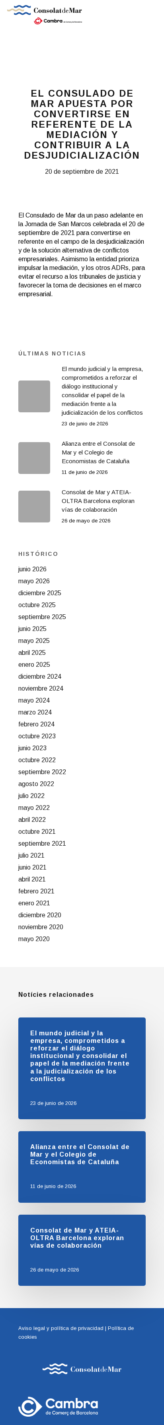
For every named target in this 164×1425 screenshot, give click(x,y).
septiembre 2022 (42, 772)
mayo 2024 (34, 700)
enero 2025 (34, 664)
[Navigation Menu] (152, 15)
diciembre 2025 (39, 593)
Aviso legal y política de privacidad (60, 1328)
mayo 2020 (34, 939)
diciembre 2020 (39, 915)
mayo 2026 (34, 581)
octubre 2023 (37, 736)
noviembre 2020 (40, 927)
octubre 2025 (37, 605)
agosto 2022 (36, 783)
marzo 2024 (35, 712)
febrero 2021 (36, 891)
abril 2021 (32, 879)
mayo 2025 (34, 640)
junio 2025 (32, 628)
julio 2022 (31, 795)
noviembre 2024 (40, 688)
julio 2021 (31, 855)
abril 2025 (32, 652)
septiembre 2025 (42, 616)
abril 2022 (32, 819)
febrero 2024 (36, 724)
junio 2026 (32, 569)
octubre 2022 (37, 760)
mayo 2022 (34, 807)
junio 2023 (32, 748)
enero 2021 (34, 903)
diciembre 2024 (39, 676)
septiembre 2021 (42, 843)
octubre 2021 (37, 831)
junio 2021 (32, 867)
